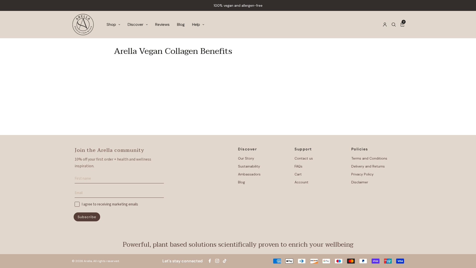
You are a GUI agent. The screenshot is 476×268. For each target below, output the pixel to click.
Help (196, 24)
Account (301, 182)
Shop (111, 24)
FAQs (298, 166)
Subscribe (87, 217)
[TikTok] (225, 261)
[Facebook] (210, 261)
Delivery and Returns (368, 166)
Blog (181, 24)
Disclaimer (359, 182)
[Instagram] (217, 261)
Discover (136, 24)
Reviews (162, 24)
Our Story (246, 158)
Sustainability (249, 166)
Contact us (304, 158)
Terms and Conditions (369, 158)
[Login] (385, 24)
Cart (298, 174)
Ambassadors (249, 174)
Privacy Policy (362, 174)
